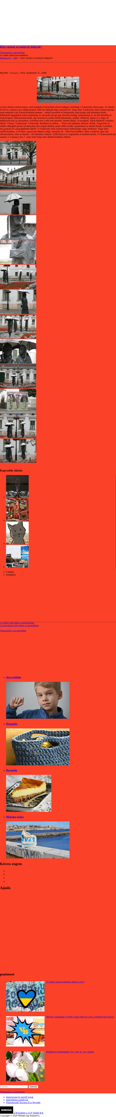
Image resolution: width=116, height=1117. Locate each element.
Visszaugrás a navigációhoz (13, 630)
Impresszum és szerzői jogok (19, 1097)
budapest (19, 572)
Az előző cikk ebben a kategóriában (17, 622)
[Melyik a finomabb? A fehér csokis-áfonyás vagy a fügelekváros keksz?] (25, 1031)
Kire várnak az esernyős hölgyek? (21, 46)
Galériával (27, 574)
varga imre (51, 572)
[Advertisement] (58, 21)
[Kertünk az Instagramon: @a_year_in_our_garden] (25, 1066)
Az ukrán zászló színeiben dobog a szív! (65, 982)
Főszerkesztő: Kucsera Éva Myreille (23, 1102)
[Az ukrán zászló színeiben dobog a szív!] (25, 996)
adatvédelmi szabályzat (17, 1100)
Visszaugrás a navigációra (12, 52)
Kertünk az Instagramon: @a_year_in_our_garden (70, 1051)
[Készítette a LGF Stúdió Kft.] (29, 1113)
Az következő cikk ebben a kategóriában (19, 625)
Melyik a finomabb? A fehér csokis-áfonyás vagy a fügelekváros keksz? (80, 1017)
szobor (42, 572)
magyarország (31, 572)
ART (18, 574)
